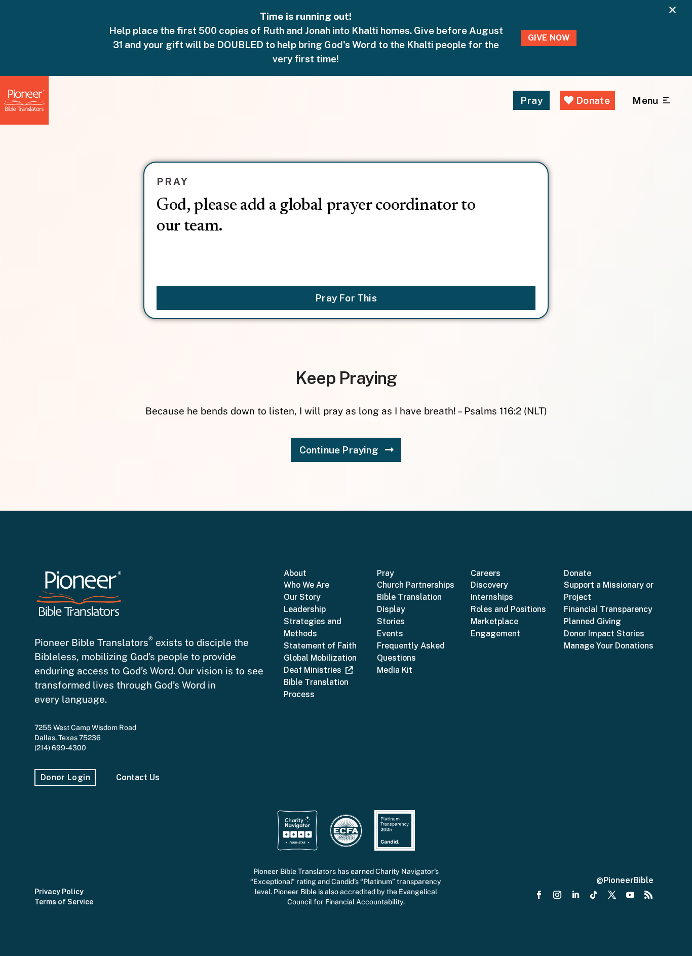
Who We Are (306, 585)
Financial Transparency (608, 609)
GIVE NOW (548, 38)
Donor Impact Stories (604, 633)
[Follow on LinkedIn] (575, 895)
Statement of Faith (320, 646)
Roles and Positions (508, 609)
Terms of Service (63, 902)
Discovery (489, 585)
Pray (531, 100)
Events (390, 633)
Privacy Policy (59, 892)
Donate (591, 100)
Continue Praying (338, 449)
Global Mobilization (320, 658)
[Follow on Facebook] (539, 895)
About (295, 573)
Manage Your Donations (608, 646)
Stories (391, 621)
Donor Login (65, 777)
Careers (486, 573)
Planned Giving (592, 621)
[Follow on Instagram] (557, 895)
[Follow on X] (612, 895)
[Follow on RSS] (648, 895)
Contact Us (138, 777)
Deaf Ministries (314, 670)
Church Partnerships (415, 585)
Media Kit (394, 670)
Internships (492, 597)
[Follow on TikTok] (594, 895)
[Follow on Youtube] (630, 895)
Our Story (302, 597)
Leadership (305, 609)
